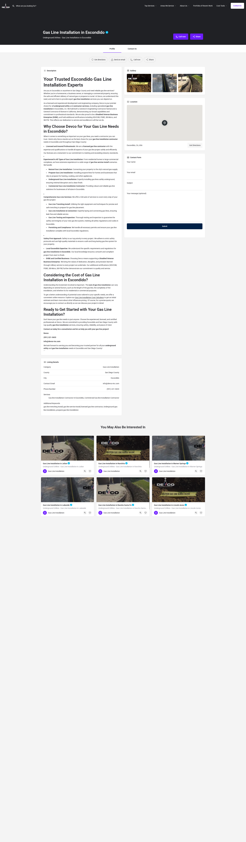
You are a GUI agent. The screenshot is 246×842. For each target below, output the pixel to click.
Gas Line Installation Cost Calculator (89, 297)
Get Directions (195, 145)
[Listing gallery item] (139, 83)
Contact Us (237, 6)
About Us (183, 6)
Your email (131, 172)
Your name (131, 162)
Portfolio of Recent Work (203, 6)
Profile (112, 49)
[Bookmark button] (90, 471)
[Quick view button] (85, 471)
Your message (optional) (136, 193)
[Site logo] (6, 5)
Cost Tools (220, 6)
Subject (130, 183)
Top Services (149, 6)
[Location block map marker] (164, 122)
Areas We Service (167, 6)
